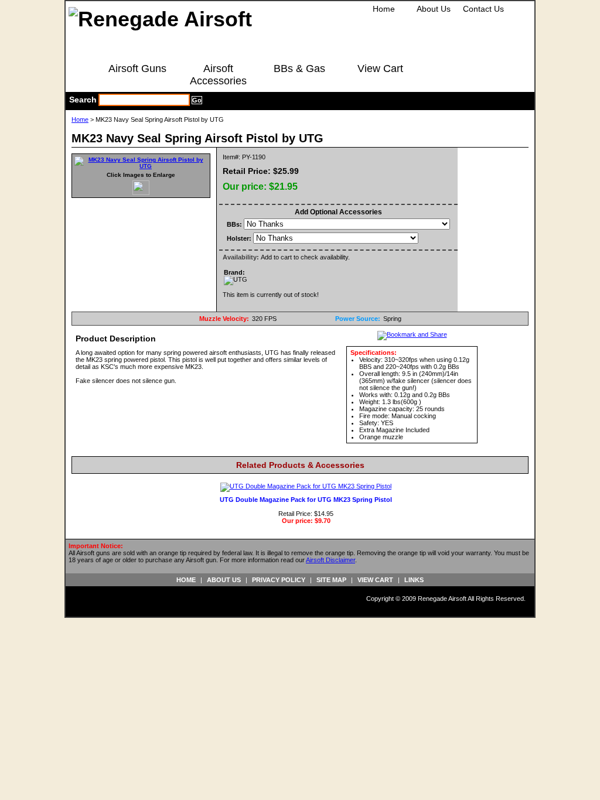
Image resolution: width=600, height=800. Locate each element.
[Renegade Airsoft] (160, 19)
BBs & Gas (299, 68)
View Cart (380, 68)
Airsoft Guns (137, 68)
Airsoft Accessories (218, 75)
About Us (434, 8)
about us (224, 579)
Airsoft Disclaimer (330, 559)
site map (331, 579)
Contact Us (483, 8)
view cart (375, 579)
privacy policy (278, 579)
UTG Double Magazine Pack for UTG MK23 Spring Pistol (306, 499)
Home (384, 8)
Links (414, 579)
